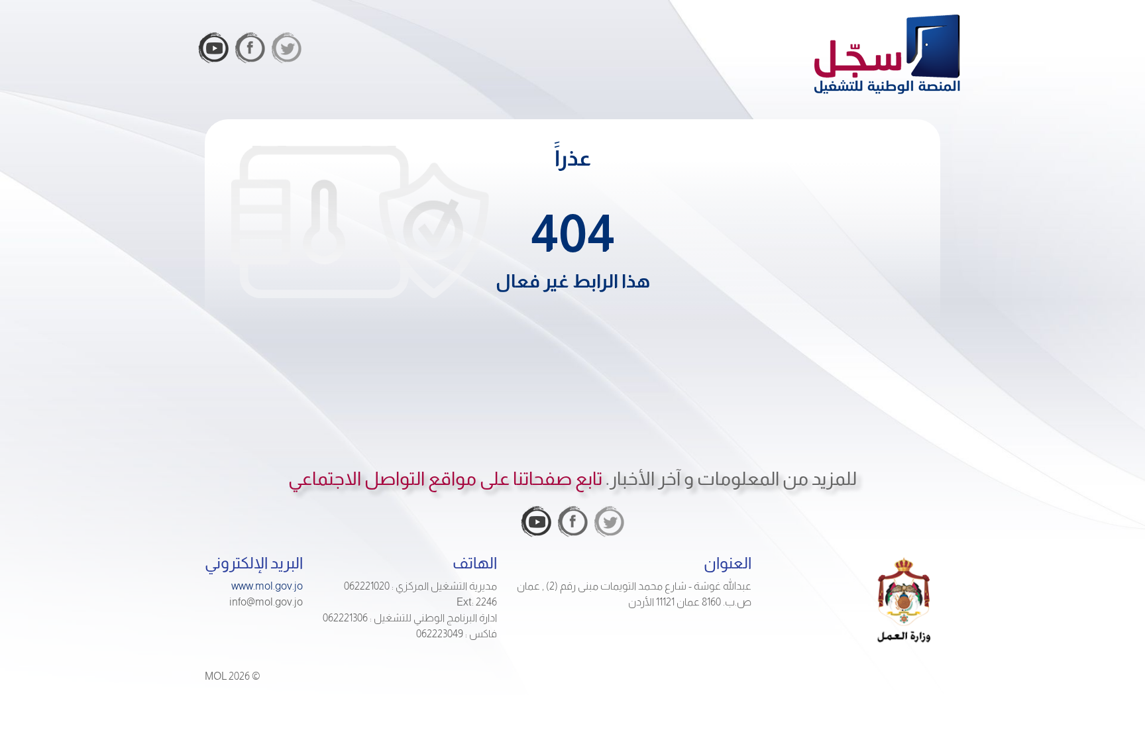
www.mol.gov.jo (267, 586)
